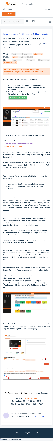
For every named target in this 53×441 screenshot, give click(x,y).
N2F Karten (25, 34)
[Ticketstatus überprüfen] (33, 21)
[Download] (22, 225)
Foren (36, 433)
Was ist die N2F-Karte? (18, 168)
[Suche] (21, 21)
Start (16, 433)
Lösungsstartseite (10, 34)
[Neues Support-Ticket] (27, 21)
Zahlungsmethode (40, 34)
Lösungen (26, 433)
